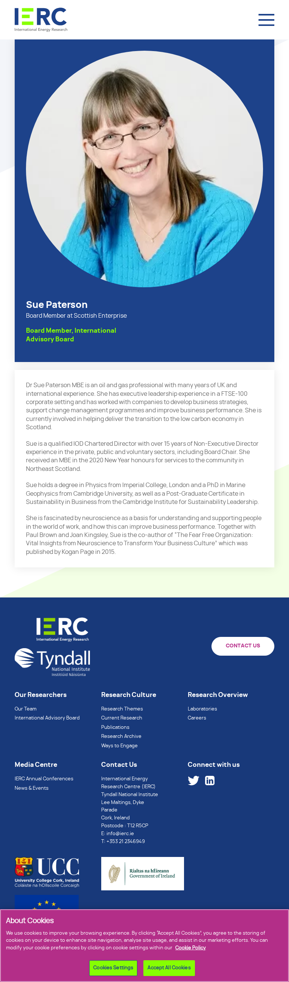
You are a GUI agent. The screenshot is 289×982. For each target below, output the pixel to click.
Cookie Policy (190, 948)
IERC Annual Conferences (44, 779)
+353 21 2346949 (125, 841)
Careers (197, 718)
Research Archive (121, 736)
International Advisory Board (47, 718)
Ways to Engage (119, 746)
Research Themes (122, 709)
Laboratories (202, 709)
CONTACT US (243, 646)
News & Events (32, 788)
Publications (115, 727)
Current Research (121, 718)
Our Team (26, 709)
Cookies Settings (113, 967)
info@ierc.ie (120, 833)
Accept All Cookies (169, 967)
